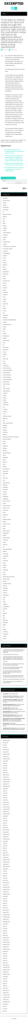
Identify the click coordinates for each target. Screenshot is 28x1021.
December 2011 (6, 995)
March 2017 (5, 852)
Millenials (5, 448)
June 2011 (5, 1008)
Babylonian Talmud (7, 214)
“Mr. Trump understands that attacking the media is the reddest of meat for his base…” (14, 151)
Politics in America (11, 178)
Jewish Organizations (7, 379)
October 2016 (6, 864)
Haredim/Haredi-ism (7, 324)
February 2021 (6, 749)
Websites (5, 613)
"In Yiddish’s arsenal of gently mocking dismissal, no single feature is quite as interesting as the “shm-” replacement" (14, 651)
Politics (4, 503)
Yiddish (4, 629)
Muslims (4, 466)
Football (4, 299)
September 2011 (6, 1001)
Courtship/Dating (6, 253)
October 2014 (6, 919)
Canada (4, 230)
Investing (5, 354)
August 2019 (5, 788)
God (4, 313)
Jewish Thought (6, 384)
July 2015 (5, 898)
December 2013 (6, 942)
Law (4, 407)
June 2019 (5, 793)
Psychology (5, 514)
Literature (5, 411)
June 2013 (5, 956)
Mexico (4, 443)
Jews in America (6, 388)
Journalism (5, 393)
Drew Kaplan (5, 49)
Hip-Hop (4, 333)
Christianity (5, 235)
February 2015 (6, 910)
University (5, 608)
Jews (4, 386)
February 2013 (6, 965)
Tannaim (5, 581)
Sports (4, 563)
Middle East (5, 446)
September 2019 (6, 786)
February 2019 (6, 802)
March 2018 (5, 827)
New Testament (6, 469)
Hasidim (4, 326)
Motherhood (5, 457)
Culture (4, 258)
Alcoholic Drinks (6, 200)
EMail (4, 267)
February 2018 (6, 829)
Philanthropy (5, 496)
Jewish (4, 363)
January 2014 (6, 939)
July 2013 (5, 953)
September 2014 (6, 921)
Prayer (4, 512)
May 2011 (5, 1011)
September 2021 (6, 740)
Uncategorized (6, 606)
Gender (4, 308)
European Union (6, 280)
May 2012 (5, 983)
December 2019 (6, 779)
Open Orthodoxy (6, 482)
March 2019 (5, 800)
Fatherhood (5, 292)
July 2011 (5, 1006)
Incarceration (5, 347)
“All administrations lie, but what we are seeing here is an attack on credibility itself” (14, 169)
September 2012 (6, 974)
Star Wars (5, 565)
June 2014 (5, 928)
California (5, 228)
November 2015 (6, 889)
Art (3, 212)
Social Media (5, 556)
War (4, 611)
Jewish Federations (7, 375)
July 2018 (5, 818)
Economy (5, 262)
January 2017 (6, 857)
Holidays (5, 338)
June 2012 (5, 981)
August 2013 (5, 951)
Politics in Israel (6, 507)
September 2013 (6, 949)
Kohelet (4, 400)
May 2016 (5, 875)
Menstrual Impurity (7, 439)
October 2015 (6, 891)
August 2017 (5, 841)
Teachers (5, 585)
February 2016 (6, 882)
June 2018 (5, 820)
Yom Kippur (5, 631)
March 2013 (5, 962)
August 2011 (5, 1004)
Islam (4, 356)
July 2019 (5, 790)
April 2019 (5, 797)
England (4, 269)
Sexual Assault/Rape (7, 549)
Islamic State (5, 358)
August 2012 (5, 976)
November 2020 (6, 754)
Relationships (6, 533)
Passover (5, 491)
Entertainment (6, 271)
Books (4, 223)
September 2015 (6, 894)
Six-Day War (5, 553)
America (4, 202)
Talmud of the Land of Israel (9, 576)
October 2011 (6, 999)
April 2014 (5, 933)
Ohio (4, 480)
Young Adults (5, 634)
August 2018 (5, 816)
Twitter (12, 8)
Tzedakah (5, 604)
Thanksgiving (6, 595)
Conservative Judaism (7, 248)
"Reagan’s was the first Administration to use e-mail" (14, 679)
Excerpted (14, 3)
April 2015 (5, 905)
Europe (4, 278)
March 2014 (5, 935)
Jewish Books (6, 365)
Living (4, 413)
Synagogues (5, 569)
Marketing (5, 425)
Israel (4, 361)
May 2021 (5, 745)
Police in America (6, 501)
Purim (4, 517)
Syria (4, 572)
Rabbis (4, 521)
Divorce (4, 260)
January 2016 (6, 884)
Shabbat (4, 551)
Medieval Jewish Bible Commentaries (11, 436)
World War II (5, 622)
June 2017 (5, 845)
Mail (4, 420)
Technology (5, 588)
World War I (5, 620)
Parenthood (5, 489)
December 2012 (6, 967)
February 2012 (6, 990)
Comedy (4, 244)
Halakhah (5, 317)
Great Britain (5, 315)
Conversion (5, 251)
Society (4, 558)
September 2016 (6, 866)
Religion (4, 535)
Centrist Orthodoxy (7, 232)
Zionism (4, 638)
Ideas (4, 342)
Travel (4, 597)
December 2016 (6, 859)
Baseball (5, 216)
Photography (5, 498)
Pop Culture (5, 510)
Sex (4, 546)
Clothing (4, 237)
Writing (4, 624)
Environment (5, 274)
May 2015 (5, 903)
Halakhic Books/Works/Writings (9, 319)
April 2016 (5, 878)
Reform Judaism (6, 530)
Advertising (5, 198)
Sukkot (4, 567)
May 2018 (5, 823)
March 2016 (5, 880)
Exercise (5, 283)
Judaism (4, 395)
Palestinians (5, 487)
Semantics (5, 544)
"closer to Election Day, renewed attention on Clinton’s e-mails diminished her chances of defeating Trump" (12, 672)
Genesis (4, 310)
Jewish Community (7, 368)
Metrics (4, 441)
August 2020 (5, 761)
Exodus (4, 285)
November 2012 (6, 969)
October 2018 (6, 811)
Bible (4, 221)
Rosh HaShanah (6, 537)
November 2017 (6, 834)
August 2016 (5, 868)
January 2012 (6, 992)
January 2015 (6, 912)
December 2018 (6, 807)
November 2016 (6, 862)
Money (4, 455)
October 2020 (6, 756)
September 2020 (6, 758)
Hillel (4, 331)
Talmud (4, 574)
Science (4, 542)
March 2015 (5, 907)
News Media (24, 180)
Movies (4, 459)
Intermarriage (6, 349)
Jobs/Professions (6, 391)
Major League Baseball (8, 423)
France (4, 301)
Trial (4, 599)
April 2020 (5, 770)
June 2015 (5, 901)
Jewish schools (6, 381)
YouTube (5, 636)
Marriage (5, 427)
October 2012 (6, 972)
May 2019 (5, 795)
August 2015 (5, 896)
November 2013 (6, 944)
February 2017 (6, 855)
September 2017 (6, 839)
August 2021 (5, 742)
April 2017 (5, 850)
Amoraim (5, 205)
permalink (25, 183)
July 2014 (5, 926)
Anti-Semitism (6, 207)
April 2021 (5, 747)
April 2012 (5, 985)
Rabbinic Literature (7, 519)
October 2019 (6, 784)
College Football (6, 241)
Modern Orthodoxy (7, 452)
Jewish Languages (7, 377)
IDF (3, 345)
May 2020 (5, 768)
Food (4, 296)
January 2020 (6, 777)
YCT (4, 627)
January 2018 (6, 832)
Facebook (5, 287)
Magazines (5, 418)
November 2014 (6, 917)
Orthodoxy (5, 485)
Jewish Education (6, 372)
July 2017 (5, 843)
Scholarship (5, 540)
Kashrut (4, 397)
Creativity (5, 255)
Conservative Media (10, 180)
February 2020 (6, 774)
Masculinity (5, 432)
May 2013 (5, 958)
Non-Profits (5, 478)
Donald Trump (18, 180)
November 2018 (6, 809)
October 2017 (6, 836)
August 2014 (5, 923)
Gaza (4, 306)
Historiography (6, 336)
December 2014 (6, 914)
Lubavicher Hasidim (7, 416)
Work (4, 618)
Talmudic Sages (6, 579)
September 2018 (6, 813)
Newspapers (5, 473)
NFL (4, 475)
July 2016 (5, 871)
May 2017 (5, 848)
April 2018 (5, 825)
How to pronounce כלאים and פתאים (10, 654)
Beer (4, 219)
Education (5, 264)
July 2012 (5, 978)
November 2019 (6, 781)
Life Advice (5, 409)
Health (4, 329)
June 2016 (5, 873)
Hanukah (5, 322)
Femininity (5, 294)
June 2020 (5, 765)
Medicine (5, 434)
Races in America (6, 524)
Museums (5, 462)
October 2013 (6, 946)
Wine (4, 615)
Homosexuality (6, 340)
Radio (4, 526)
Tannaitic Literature (7, 583)
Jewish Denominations (8, 370)
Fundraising (5, 303)
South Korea (5, 560)
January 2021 (6, 751)
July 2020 (5, 763)
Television (5, 590)
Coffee (4, 239)
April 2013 (5, 960)
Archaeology (5, 209)
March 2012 (5, 988)
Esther (4, 276)
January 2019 (6, 804)
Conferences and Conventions (9, 246)
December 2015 (6, 887)
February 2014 (6, 937)
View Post (5, 661)
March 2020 (5, 772)
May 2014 (5, 930)
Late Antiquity (6, 404)
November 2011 (6, 997)
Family (4, 290)
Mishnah (5, 450)
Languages (5, 402)
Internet (4, 352)
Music (4, 464)
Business (5, 225)
